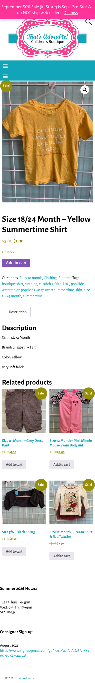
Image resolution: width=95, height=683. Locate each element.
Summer (65, 278)
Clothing (50, 278)
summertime (33, 296)
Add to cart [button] (14, 465)
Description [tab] (18, 312)
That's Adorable (25, 678)
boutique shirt (12, 284)
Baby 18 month (30, 278)
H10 (66, 284)
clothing (31, 284)
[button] (84, 89)
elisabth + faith (50, 284)
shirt (79, 290)
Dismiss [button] (71, 12)
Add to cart (16, 263)
